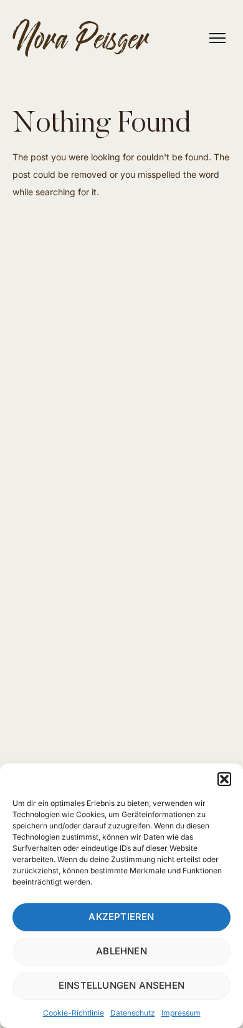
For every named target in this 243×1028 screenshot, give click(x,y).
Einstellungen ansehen (121, 985)
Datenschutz (132, 1012)
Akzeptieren (121, 917)
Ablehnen (121, 951)
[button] (224, 779)
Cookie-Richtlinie (73, 1012)
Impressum (181, 1012)
